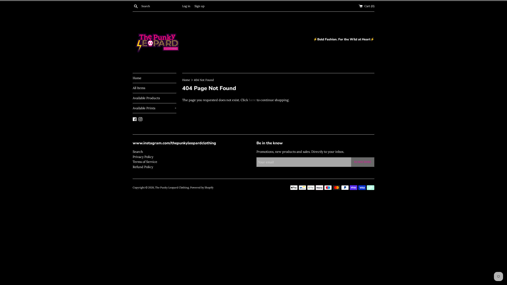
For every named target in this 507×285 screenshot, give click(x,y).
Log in (186, 6)
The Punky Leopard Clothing (172, 187)
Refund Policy (143, 167)
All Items (139, 88)
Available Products (146, 98)
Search (138, 152)
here (252, 100)
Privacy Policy (143, 157)
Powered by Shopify (201, 187)
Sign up (199, 6)
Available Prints (154, 108)
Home (137, 78)
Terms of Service (145, 162)
